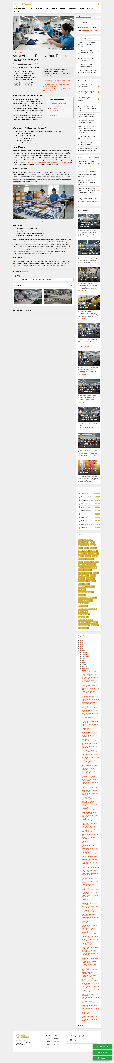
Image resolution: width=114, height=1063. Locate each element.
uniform (88, 570)
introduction (87, 561)
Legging (87, 556)
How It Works (53, 108)
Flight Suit (91, 581)
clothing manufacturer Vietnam (86, 597)
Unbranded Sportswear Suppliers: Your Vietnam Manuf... (89, 780)
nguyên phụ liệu (82, 617)
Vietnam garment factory (85, 592)
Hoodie (39, 8)
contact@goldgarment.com (89, 30)
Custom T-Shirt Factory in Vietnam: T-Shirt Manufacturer (88, 224)
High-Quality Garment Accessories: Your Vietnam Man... (90, 843)
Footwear (81, 8)
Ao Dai (91, 575)
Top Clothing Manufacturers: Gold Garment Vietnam (89, 741)
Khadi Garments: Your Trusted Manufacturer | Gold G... (88, 772)
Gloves (80, 583)
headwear (81, 572)
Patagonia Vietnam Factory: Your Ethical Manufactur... (89, 967)
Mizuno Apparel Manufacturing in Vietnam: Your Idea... (89, 970)
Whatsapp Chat (103, 1046)
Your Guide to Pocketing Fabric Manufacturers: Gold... (89, 761)
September (84, 656)
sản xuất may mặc (83, 625)
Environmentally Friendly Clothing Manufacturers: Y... (89, 796)
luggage (80, 570)
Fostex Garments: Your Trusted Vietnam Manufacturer (89, 976)
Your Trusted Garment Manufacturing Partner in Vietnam (90, 876)
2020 (81, 650)
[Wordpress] (71, 1036)
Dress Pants (81, 559)
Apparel (89, 8)
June (83, 662)
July (83, 660)
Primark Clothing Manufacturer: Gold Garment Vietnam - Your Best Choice (48, 162)
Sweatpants (81, 586)
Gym (85, 548)
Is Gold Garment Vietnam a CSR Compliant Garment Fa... (89, 672)
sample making (82, 622)
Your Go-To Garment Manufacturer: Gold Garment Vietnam (90, 874)
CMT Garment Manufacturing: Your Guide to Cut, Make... (90, 1020)
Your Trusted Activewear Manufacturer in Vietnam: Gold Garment (89, 470)
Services (80, 553)
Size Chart (56, 1041)
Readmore (92, 236)
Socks (92, 564)
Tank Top (92, 567)
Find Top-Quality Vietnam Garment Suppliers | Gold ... (89, 805)
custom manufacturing (84, 600)
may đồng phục (82, 545)
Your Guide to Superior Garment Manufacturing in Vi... (89, 692)
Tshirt (79, 542)
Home (14, 52)
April (83, 664)
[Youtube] (71, 1040)
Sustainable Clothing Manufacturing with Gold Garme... (90, 992)
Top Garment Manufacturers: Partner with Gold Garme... (90, 887)
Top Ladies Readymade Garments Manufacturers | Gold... (89, 865)
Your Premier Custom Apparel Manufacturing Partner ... (88, 929)
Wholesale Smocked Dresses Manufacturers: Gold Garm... (88, 777)
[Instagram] (75, 1040)
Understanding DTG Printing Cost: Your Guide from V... (89, 733)
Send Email (104, 1052)
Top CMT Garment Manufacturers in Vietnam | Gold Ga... (90, 945)
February (84, 668)
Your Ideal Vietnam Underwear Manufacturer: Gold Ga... (89, 956)
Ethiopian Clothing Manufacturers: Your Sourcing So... (89, 769)
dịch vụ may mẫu (82, 603)
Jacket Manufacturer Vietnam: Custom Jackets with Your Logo (88, 417)
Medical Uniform (82, 575)
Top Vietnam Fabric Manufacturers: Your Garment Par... (90, 821)
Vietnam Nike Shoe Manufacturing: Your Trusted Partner (90, 832)
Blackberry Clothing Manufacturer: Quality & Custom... (89, 730)
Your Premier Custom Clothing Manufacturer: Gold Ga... (89, 912)
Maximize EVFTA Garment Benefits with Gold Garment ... (90, 681)
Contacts (16, 11)
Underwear (81, 589)
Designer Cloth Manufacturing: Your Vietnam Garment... (90, 852)
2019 (81, 1025)
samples (88, 539)
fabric (79, 567)
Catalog (48, 1044)
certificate (81, 595)
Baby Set (80, 578)
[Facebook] (67, 1040)
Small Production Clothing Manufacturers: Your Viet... (88, 799)
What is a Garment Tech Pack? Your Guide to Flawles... (90, 686)
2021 (81, 648)
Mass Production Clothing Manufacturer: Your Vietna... (88, 750)
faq (86, 542)
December (84, 652)
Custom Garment (82, 564)
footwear (93, 550)
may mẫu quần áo (83, 614)
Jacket (55, 8)
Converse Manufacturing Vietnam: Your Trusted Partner (89, 962)
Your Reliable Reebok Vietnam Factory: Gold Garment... (89, 813)
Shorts (80, 550)
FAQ (56, 1035)
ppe (85, 567)
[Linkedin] (87, 1036)
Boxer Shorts (89, 578)
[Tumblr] (79, 1036)
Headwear (72, 8)
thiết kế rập (94, 625)
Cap (47, 8)
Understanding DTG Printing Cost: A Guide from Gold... (90, 705)
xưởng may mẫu (82, 628)
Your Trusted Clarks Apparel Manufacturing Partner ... (88, 1000)
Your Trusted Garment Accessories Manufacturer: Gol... (89, 849)
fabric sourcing (82, 606)
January (84, 670)
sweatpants (92, 622)
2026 (81, 640)
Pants (86, 583)
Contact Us (104, 1058)
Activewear (63, 8)
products (92, 548)
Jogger (95, 572)
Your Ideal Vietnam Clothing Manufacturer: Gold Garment (88, 305)
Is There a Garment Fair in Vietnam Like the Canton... (90, 683)
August (83, 658)
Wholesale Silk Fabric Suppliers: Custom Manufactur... (89, 703)
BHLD (95, 561)
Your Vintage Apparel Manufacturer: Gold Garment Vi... (90, 896)
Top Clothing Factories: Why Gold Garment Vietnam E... (89, 744)
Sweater (90, 559)
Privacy (56, 1038)
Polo (91, 542)
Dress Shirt (93, 553)
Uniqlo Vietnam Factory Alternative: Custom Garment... (90, 965)
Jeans (88, 572)
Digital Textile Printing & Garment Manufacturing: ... (89, 810)
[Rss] (67, 1036)
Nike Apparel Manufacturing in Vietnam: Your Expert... (89, 973)
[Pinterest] (83, 1036)
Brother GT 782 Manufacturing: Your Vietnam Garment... (90, 954)
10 (81, 465)
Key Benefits (53, 113)
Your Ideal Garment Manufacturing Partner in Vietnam (89, 857)
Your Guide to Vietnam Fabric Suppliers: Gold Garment (88, 827)
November (84, 654)
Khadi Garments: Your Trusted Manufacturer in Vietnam (88, 716)
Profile (56, 1044)
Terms (48, 1041)
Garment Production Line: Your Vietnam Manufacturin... (89, 923)
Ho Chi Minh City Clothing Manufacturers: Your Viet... (88, 802)
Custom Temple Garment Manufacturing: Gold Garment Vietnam (89, 389)
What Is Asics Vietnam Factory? (59, 103)
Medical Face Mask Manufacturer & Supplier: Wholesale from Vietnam (89, 251)
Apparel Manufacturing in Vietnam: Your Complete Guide (90, 675)
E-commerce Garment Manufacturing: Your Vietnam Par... (90, 898)
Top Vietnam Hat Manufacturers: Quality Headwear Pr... (89, 951)
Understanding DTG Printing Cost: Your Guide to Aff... (89, 711)
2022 (81, 646)
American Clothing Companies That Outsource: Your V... (90, 901)
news (20, 52)
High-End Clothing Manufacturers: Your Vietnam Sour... (89, 727)
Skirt (86, 550)
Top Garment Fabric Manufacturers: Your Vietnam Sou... (90, 763)
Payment (48, 1047)
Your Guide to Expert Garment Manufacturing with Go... (88, 885)
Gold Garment (20, 8)
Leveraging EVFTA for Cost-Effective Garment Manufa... (90, 678)
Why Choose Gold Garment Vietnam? (60, 106)
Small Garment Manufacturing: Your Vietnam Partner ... (90, 752)
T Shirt (31, 8)
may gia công (81, 611)
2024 (81, 644)
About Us (48, 1035)
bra (87, 553)
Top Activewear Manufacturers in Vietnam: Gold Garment (89, 943)
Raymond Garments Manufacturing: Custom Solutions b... (90, 725)
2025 (81, 642)
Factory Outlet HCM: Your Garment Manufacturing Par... (89, 1017)
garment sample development (86, 608)
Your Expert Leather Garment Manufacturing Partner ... (88, 846)
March (83, 666)
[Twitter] (75, 1036)
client (79, 561)
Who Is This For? (54, 110)
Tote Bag (90, 586)
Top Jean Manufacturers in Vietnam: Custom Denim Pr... (90, 697)
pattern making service (84, 619)
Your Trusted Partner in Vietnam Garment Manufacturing (89, 1014)
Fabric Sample (82, 581)
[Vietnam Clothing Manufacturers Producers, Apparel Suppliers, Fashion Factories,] (26, 4)
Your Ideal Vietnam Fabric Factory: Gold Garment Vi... (89, 926)
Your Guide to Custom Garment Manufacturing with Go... (89, 915)
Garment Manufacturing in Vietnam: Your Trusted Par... (90, 934)
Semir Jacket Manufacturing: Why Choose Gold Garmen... (89, 854)
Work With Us (53, 115)
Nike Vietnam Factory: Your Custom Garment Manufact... (90, 835)
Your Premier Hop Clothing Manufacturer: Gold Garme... (88, 879)
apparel (94, 556)
